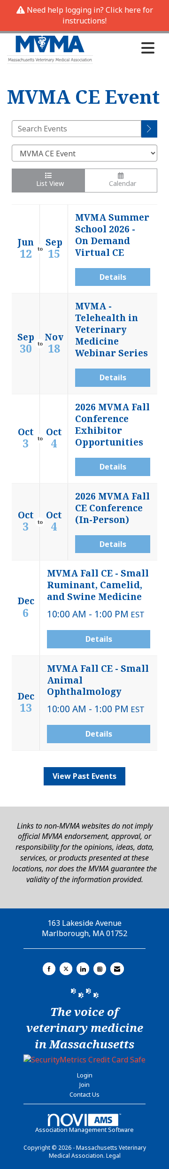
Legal (113, 1156)
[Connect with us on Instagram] (99, 968)
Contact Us (84, 1094)
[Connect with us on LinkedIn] (83, 968)
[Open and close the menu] (126, 48)
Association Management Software (84, 1129)
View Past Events (84, 776)
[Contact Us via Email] (117, 968)
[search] (149, 129)
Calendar (121, 183)
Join (84, 1084)
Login (84, 1075)
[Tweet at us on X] (66, 968)
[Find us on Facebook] (49, 968)
